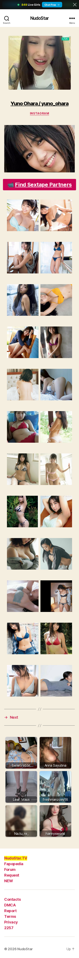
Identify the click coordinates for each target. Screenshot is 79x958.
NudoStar (39, 18)
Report (10, 911)
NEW (8, 881)
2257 (8, 928)
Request (11, 875)
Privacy (11, 922)
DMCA (10, 905)
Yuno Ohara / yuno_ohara (39, 103)
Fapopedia (13, 864)
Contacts (12, 899)
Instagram (39, 113)
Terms (10, 916)
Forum (10, 869)
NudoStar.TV (15, 858)
